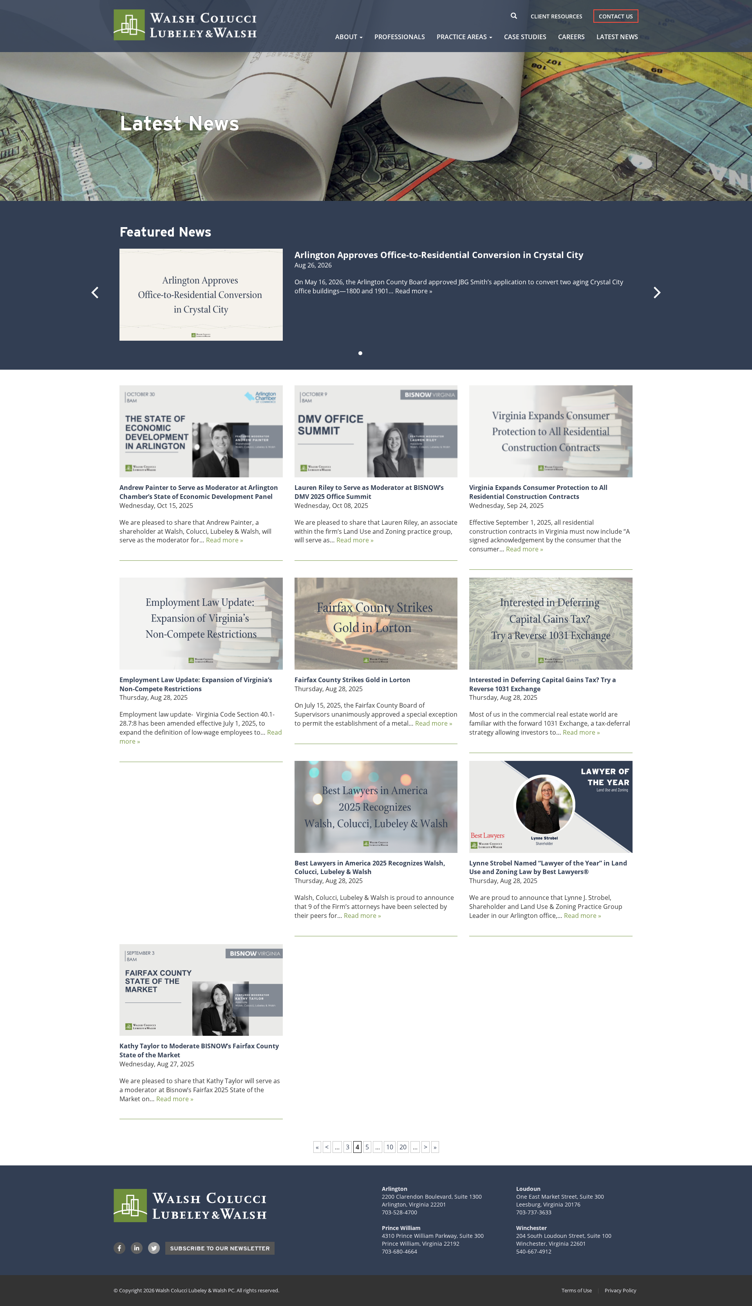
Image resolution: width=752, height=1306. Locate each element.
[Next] (656, 292)
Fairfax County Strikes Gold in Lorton (352, 680)
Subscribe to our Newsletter (220, 1248)
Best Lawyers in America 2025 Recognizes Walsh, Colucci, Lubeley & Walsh (370, 867)
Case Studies (525, 37)
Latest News (617, 37)
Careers (571, 37)
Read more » (413, 291)
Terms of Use (577, 1290)
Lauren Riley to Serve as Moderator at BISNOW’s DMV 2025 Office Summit (369, 492)
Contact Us (616, 16)
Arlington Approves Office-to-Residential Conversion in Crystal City (439, 254)
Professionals (399, 37)
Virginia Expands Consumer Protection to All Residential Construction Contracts (538, 492)
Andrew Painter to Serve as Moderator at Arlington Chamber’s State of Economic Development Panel (198, 492)
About (347, 37)
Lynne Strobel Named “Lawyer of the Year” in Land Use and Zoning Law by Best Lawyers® (548, 867)
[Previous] (96, 292)
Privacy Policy (620, 1290)
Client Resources (556, 16)
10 (389, 1147)
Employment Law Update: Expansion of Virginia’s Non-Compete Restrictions (195, 684)
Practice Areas (462, 37)
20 (403, 1147)
